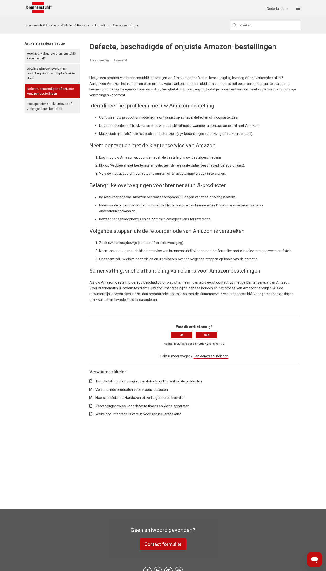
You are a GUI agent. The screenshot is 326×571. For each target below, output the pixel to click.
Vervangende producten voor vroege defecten (131, 389)
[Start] (38, 12)
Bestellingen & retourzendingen (116, 25)
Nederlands (276, 9)
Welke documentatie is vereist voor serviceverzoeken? (138, 414)
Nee (206, 335)
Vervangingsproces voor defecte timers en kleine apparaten (142, 406)
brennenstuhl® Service (40, 25)
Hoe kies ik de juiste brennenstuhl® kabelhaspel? (51, 56)
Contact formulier (163, 544)
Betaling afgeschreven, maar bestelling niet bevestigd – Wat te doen (51, 73)
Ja (181, 335)
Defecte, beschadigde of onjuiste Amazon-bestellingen (50, 91)
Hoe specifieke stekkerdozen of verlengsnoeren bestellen (49, 106)
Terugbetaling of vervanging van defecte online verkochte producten (148, 381)
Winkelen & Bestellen (75, 25)
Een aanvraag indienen (211, 356)
